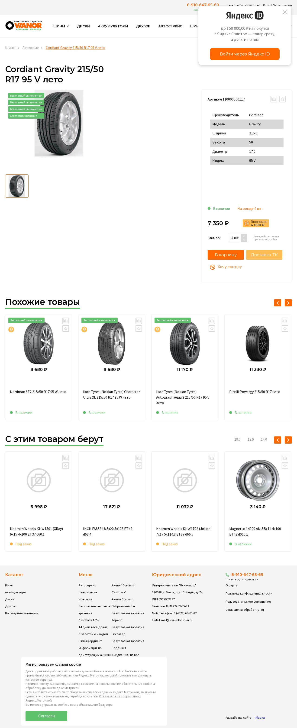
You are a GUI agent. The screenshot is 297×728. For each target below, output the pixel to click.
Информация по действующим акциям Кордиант (95, 655)
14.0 (264, 439)
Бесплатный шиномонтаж (26, 95)
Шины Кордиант (90, 641)
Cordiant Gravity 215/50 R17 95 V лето (75, 47)
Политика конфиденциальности (249, 593)
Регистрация (282, 5)
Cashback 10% (89, 620)
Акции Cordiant (122, 599)
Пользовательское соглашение (248, 601)
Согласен (46, 716)
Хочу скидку (230, 267)
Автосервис (170, 26)
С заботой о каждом (93, 634)
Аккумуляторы (113, 26)
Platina (260, 717)
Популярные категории (22, 613)
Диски (83, 26)
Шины (10, 47)
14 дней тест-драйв (93, 627)
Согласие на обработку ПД (245, 610)
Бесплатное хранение (23, 115)
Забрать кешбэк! (124, 606)
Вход (266, 5)
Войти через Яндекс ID (245, 54)
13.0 (251, 439)
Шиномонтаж (88, 592)
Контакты (86, 599)
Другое (143, 26)
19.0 (237, 439)
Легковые (30, 47)
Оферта (231, 585)
